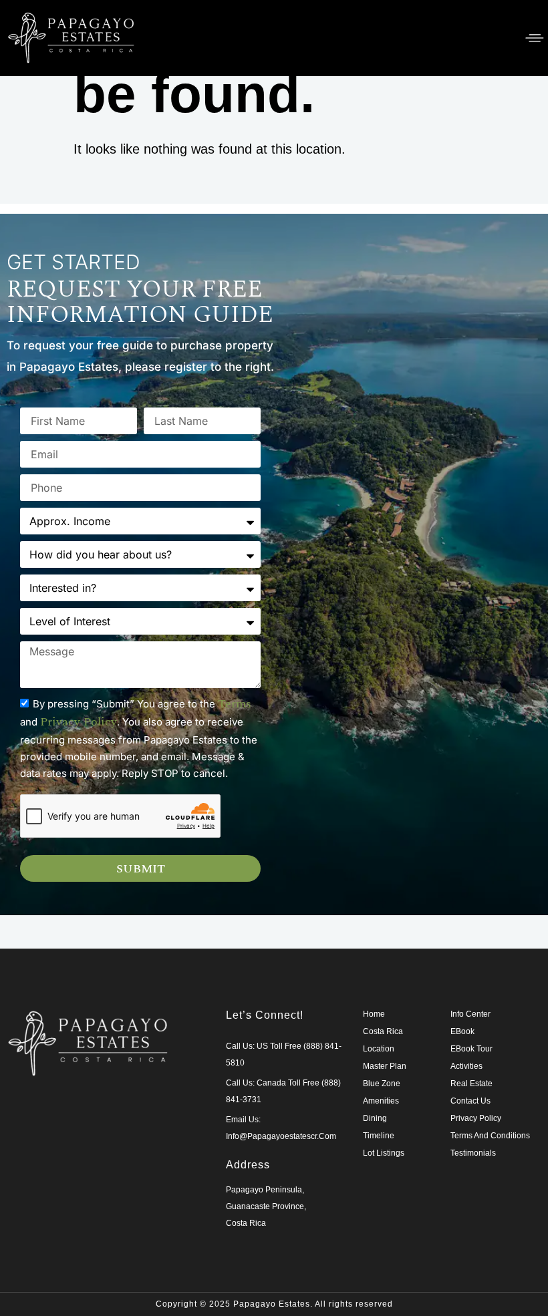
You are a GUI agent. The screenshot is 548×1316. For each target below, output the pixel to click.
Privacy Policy (475, 1118)
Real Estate (471, 1083)
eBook (462, 1031)
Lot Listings (383, 1153)
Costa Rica (383, 1031)
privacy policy (78, 722)
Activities (466, 1066)
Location (378, 1048)
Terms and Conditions (490, 1135)
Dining (375, 1118)
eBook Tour (471, 1048)
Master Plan (384, 1066)
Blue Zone (381, 1083)
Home (374, 1014)
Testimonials (473, 1153)
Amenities (381, 1101)
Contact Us (470, 1101)
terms (234, 704)
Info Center (470, 1014)
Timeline (378, 1135)
